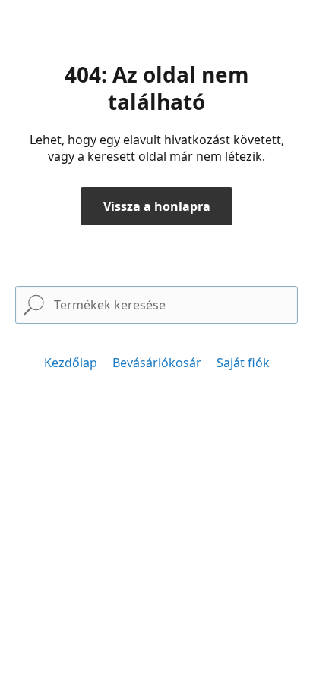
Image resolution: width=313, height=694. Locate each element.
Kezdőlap (70, 362)
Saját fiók (243, 362)
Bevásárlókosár (156, 362)
